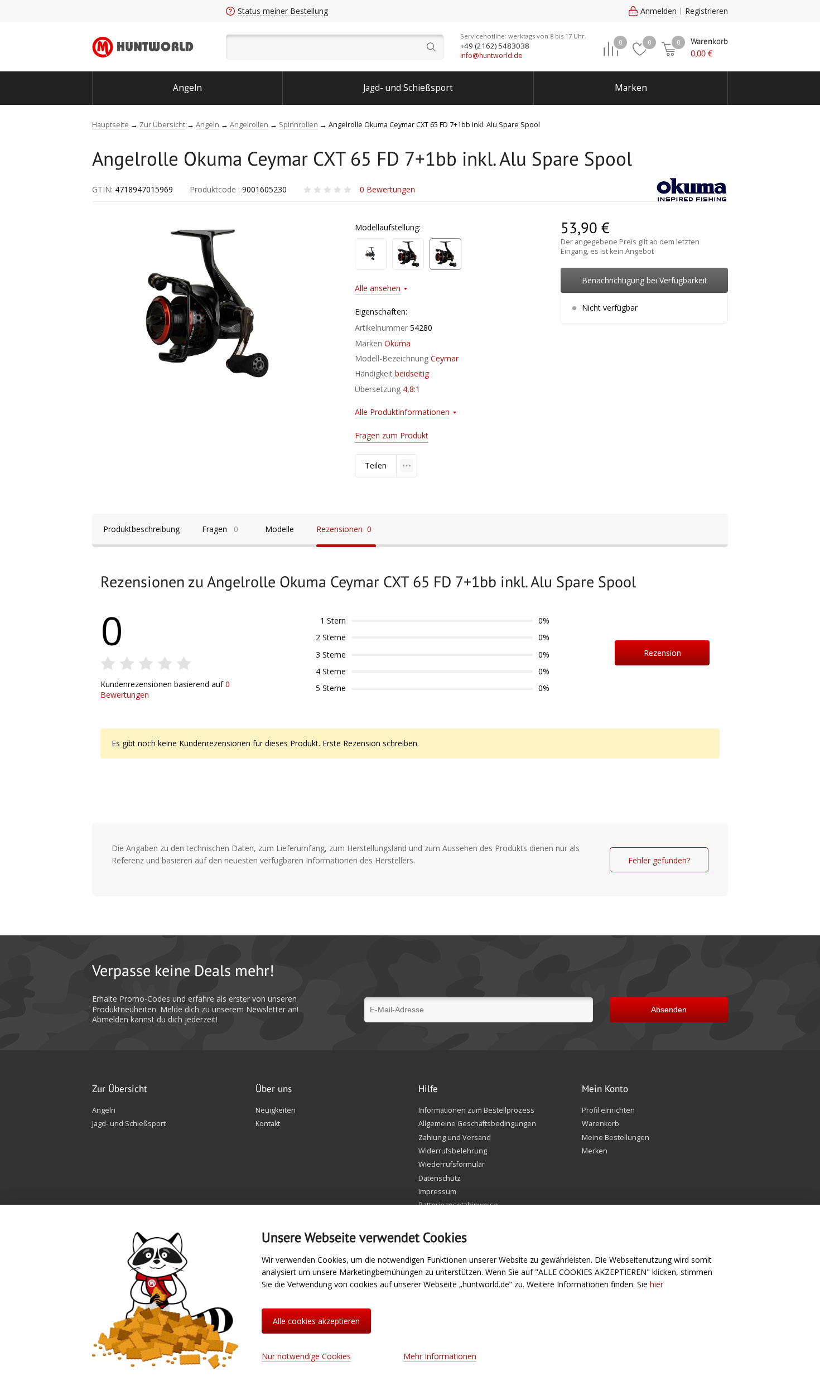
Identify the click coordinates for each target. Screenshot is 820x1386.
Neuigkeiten (275, 1110)
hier (656, 1284)
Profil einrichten (608, 1110)
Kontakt (267, 1123)
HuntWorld (143, 46)
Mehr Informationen (439, 1356)
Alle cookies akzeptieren (316, 1321)
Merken (594, 1151)
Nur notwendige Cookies (306, 1356)
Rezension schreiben (662, 656)
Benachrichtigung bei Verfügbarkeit (644, 280)
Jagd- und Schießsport (408, 88)
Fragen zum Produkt (391, 435)
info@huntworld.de (491, 55)
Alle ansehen (378, 288)
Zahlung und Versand (454, 1137)
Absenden (669, 1009)
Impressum (437, 1191)
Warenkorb (600, 1123)
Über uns (273, 1089)
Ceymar (445, 358)
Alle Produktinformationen (402, 412)
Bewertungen (387, 189)
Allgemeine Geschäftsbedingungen (477, 1123)
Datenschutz (439, 1178)
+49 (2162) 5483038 (494, 46)
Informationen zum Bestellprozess (476, 1110)
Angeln (187, 88)
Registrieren (706, 11)
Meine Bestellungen (615, 1137)
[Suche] (334, 47)
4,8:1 (411, 389)
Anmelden (658, 11)
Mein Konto (605, 1089)
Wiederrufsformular (451, 1164)
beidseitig (412, 373)
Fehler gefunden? (659, 860)
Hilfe (428, 1089)
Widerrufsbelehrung (452, 1151)
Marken (631, 88)
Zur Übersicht (119, 1089)
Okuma (397, 343)
